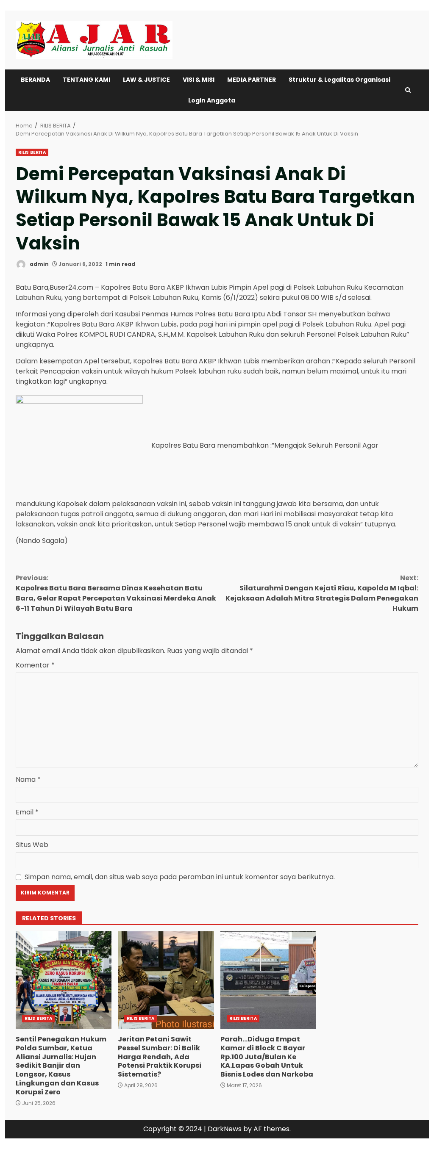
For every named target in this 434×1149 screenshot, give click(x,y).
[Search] (408, 90)
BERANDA (35, 79)
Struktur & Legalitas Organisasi (339, 79)
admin (38, 264)
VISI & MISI (198, 79)
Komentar (35, 665)
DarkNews (225, 1129)
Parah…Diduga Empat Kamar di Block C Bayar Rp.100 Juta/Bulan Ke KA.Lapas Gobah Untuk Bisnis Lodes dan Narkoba (268, 980)
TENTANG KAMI (86, 79)
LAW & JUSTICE (146, 79)
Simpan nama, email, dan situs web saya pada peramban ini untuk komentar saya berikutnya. (180, 877)
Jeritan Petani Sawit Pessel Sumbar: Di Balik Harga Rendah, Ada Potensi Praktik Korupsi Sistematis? (166, 980)
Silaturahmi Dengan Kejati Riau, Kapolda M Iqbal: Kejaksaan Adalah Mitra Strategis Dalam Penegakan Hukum (321, 593)
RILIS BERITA (32, 152)
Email (27, 812)
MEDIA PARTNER (251, 79)
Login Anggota (211, 100)
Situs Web (32, 845)
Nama (28, 779)
